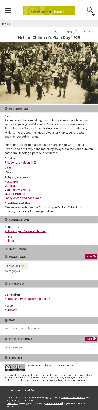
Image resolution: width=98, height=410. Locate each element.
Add (89, 256)
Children (10, 185)
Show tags (13, 265)
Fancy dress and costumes (23, 198)
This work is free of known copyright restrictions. (51, 365)
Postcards (12, 181)
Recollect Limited (53, 403)
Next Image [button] (90, 31)
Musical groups (15, 194)
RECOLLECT (12, 403)
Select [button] (84, 31)
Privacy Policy (13, 389)
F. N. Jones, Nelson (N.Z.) (21, 162)
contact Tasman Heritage (73, 397)
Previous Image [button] (57, 31)
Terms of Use (28, 389)
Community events (17, 190)
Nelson (13, 310)
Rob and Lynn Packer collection (29, 299)
